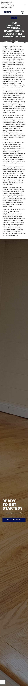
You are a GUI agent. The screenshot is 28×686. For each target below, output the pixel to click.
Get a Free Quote (14, 520)
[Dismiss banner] (25, 4)
